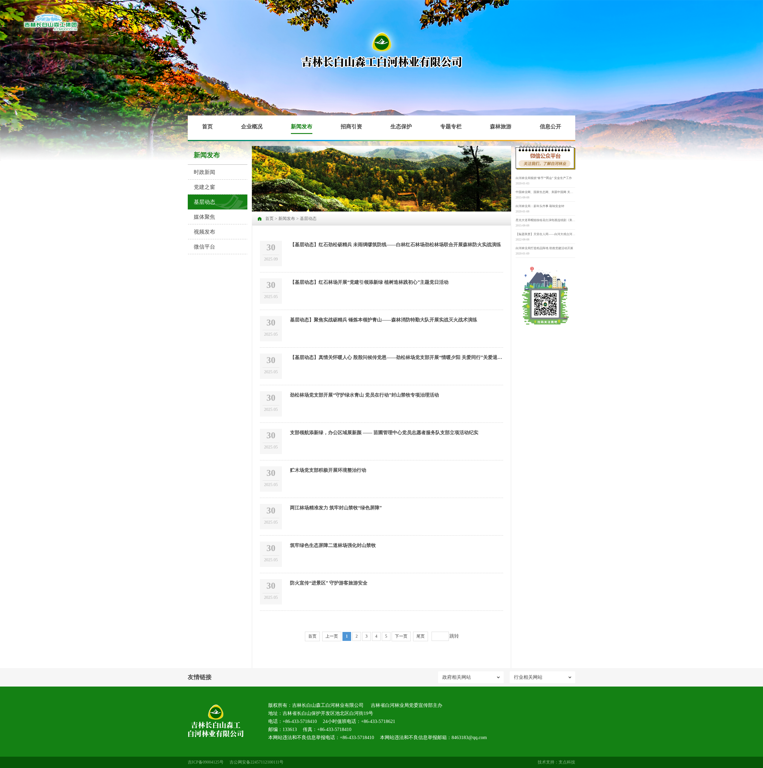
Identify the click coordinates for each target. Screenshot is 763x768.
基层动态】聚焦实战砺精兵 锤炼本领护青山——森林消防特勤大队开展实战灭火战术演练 (383, 319)
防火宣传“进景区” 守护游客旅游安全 (328, 582)
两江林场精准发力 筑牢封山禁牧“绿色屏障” (336, 507)
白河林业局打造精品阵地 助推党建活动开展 (544, 248)
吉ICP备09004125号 (206, 762)
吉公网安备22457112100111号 (256, 762)
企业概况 (252, 126)
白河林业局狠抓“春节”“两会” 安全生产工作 (544, 178)
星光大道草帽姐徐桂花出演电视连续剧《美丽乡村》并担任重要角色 (545, 220)
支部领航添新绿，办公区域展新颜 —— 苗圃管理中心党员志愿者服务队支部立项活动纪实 (384, 432)
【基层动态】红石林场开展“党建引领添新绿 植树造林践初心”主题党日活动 (369, 282)
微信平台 (204, 247)
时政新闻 (204, 172)
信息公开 (550, 126)
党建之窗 (204, 187)
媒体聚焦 (204, 217)
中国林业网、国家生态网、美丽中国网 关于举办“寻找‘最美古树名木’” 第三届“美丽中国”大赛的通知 (545, 192)
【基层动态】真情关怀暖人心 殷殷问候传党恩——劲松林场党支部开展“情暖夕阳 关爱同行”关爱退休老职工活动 (408, 357)
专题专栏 (451, 126)
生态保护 (401, 126)
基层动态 (204, 202)
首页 (207, 126)
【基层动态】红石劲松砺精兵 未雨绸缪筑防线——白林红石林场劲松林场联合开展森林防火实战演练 (395, 244)
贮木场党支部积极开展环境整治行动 (328, 470)
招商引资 (351, 126)
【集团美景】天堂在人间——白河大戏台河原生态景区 (545, 234)
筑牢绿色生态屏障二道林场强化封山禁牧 (333, 545)
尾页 (420, 636)
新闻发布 (301, 126)
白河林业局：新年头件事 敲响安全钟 (540, 206)
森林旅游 (500, 126)
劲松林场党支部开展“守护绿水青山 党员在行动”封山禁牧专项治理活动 (364, 394)
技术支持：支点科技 (556, 762)
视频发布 (204, 232)
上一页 (331, 636)
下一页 (401, 636)
